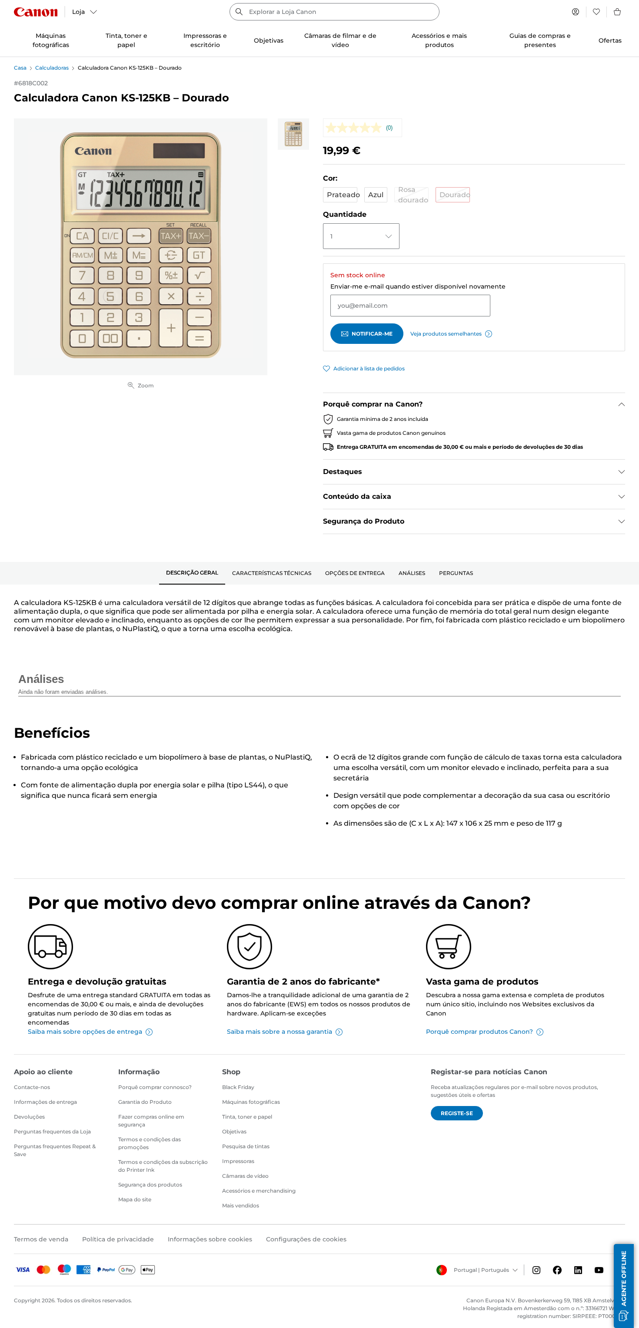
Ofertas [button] (610, 40)
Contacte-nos (32, 1087)
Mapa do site (134, 1199)
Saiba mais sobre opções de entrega (85, 1032)
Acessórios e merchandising (259, 1190)
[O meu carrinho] (617, 12)
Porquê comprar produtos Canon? (479, 1032)
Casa (20, 67)
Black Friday (238, 1087)
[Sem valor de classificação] (356, 127)
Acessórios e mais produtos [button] (439, 40)
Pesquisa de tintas (246, 1146)
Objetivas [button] (268, 40)
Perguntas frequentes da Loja (52, 1131)
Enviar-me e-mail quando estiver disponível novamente (418, 286)
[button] (340, 194)
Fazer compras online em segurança (151, 1120)
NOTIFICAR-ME (372, 333)
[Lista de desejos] (596, 12)
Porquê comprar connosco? (155, 1087)
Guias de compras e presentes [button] (540, 40)
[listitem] (293, 134)
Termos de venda (41, 1239)
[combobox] (334, 11)
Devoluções (29, 1116)
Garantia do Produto (145, 1102)
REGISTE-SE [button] (457, 1113)
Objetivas (234, 1131)
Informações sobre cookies (210, 1239)
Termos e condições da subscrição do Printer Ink (163, 1166)
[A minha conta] (575, 12)
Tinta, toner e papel (247, 1116)
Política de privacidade (118, 1239)
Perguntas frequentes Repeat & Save (55, 1150)
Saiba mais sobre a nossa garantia (279, 1032)
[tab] (192, 573)
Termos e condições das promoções (149, 1143)
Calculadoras (52, 67)
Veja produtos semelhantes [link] (446, 333)
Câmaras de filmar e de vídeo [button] (340, 40)
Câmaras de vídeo (245, 1176)
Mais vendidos (240, 1205)
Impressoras (238, 1161)
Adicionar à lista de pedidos (369, 368)
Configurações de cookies (306, 1239)
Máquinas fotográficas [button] (51, 40)
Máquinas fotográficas (251, 1102)
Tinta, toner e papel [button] (126, 40)
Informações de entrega (45, 1102)
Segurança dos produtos (150, 1184)
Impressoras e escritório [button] (205, 40)
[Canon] (35, 12)
